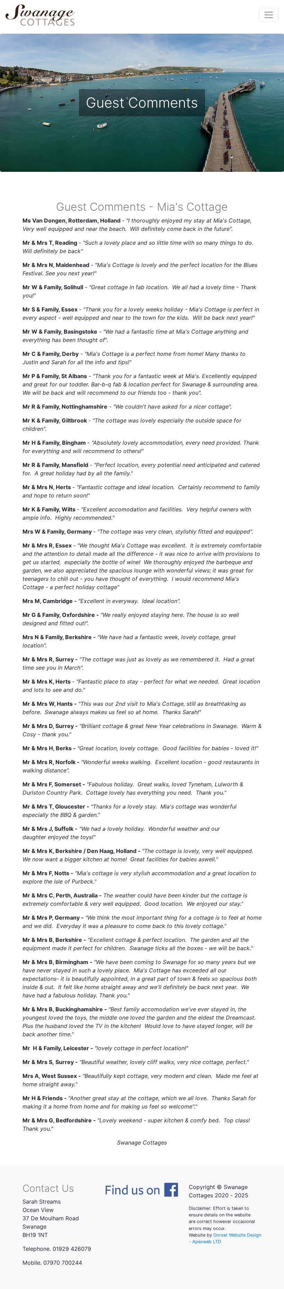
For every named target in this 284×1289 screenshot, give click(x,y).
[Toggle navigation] (268, 15)
